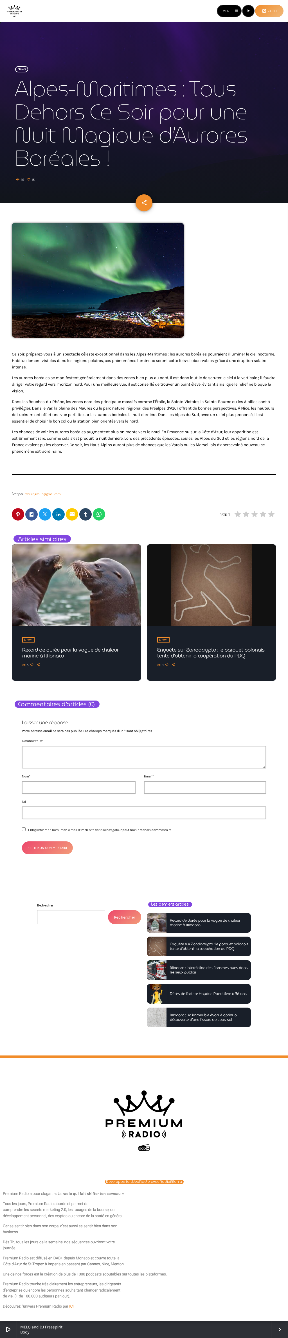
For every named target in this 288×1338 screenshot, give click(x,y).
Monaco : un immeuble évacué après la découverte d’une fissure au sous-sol (203, 1017)
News (22, 69)
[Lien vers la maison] (14, 11)
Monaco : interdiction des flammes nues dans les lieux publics (209, 970)
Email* (149, 776)
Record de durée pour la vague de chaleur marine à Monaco (70, 653)
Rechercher (45, 905)
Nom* (26, 776)
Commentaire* (32, 741)
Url (24, 802)
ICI (71, 1306)
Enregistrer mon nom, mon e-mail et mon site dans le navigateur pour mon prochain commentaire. (100, 830)
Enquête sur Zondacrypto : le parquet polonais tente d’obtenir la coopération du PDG (211, 653)
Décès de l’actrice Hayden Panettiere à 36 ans (208, 994)
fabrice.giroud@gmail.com (43, 494)
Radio (269, 11)
